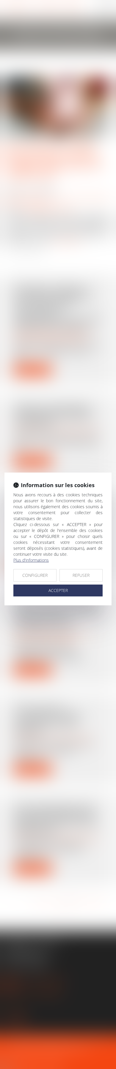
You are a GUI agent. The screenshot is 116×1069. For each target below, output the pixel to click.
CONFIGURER (35, 575)
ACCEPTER (58, 590)
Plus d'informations (31, 560)
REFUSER (81, 575)
